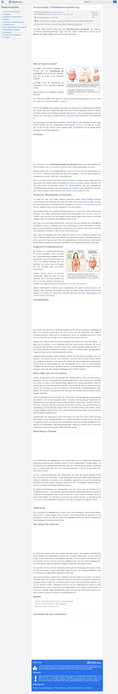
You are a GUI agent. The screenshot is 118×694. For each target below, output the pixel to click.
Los (115, 2)
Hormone (73, 113)
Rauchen (68, 191)
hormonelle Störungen (93, 214)
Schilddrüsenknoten (90, 288)
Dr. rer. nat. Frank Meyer (66, 14)
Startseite (46, 24)
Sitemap (35, 688)
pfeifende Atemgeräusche (60, 284)
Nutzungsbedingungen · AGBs (48, 688)
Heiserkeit (78, 204)
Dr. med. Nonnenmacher (56, 12)
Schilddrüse (80, 125)
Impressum (88, 688)
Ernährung (47, 568)
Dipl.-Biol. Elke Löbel (53, 14)
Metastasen (74, 183)
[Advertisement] (67, 49)
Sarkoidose (76, 188)
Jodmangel (91, 167)
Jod (38, 468)
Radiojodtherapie (42, 477)
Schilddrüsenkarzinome (41, 295)
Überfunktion (37, 500)
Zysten (39, 180)
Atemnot (36, 207)
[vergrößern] (99, 89)
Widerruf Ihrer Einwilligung (76, 688)
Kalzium (39, 590)
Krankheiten (54, 24)
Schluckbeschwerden (90, 204)
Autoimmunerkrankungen (75, 171)
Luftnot (35, 261)
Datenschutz (63, 688)
